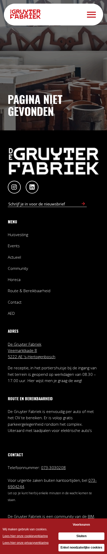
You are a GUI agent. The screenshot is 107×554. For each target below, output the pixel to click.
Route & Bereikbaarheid (29, 290)
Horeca (14, 279)
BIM (91, 516)
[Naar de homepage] (27, 14)
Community (18, 268)
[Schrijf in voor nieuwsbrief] (83, 204)
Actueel (14, 257)
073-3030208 (53, 467)
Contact (15, 302)
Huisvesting (18, 234)
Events (14, 245)
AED (11, 313)
